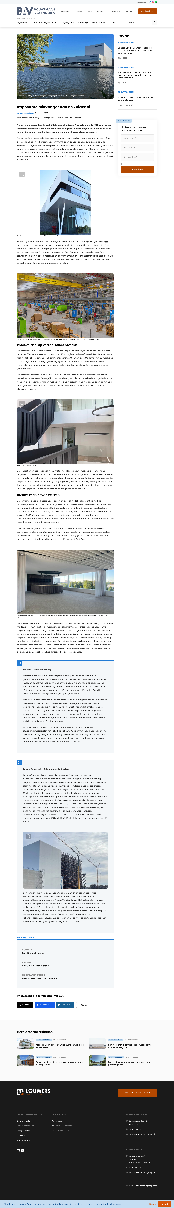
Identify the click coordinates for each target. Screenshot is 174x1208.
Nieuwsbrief (115, 11)
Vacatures (129, 11)
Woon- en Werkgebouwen (43, 22)
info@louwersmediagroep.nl (142, 1134)
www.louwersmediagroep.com (143, 1186)
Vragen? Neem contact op (136, 1093)
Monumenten (99, 22)
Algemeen (22, 22)
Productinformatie (25, 1126)
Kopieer (84, 1005)
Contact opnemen (60, 1131)
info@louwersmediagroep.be (142, 1172)
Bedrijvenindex (147, 11)
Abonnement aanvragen (63, 1126)
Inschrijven (137, 169)
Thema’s (114, 22)
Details (152, 1204)
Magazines (65, 11)
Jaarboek (129, 22)
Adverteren (101, 11)
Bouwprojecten (25, 113)
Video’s (89, 11)
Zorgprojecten (67, 22)
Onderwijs (83, 22)
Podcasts (78, 11)
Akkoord (165, 1204)
